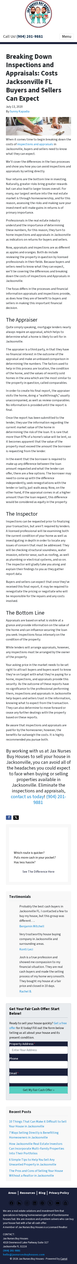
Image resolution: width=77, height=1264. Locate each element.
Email (14, 1073)
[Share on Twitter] (16, 817)
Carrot (63, 1259)
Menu (66, 36)
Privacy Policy (59, 1193)
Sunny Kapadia (19, 111)
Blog (42, 1193)
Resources (27, 1193)
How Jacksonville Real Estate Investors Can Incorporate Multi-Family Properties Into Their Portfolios (36, 1149)
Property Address (22, 1044)
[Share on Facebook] (8, 817)
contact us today (27, 796)
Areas (12, 1193)
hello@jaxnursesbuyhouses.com (24, 1254)
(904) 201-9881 (30, 36)
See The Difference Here (38, 871)
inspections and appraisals (35, 144)
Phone (13, 1058)
